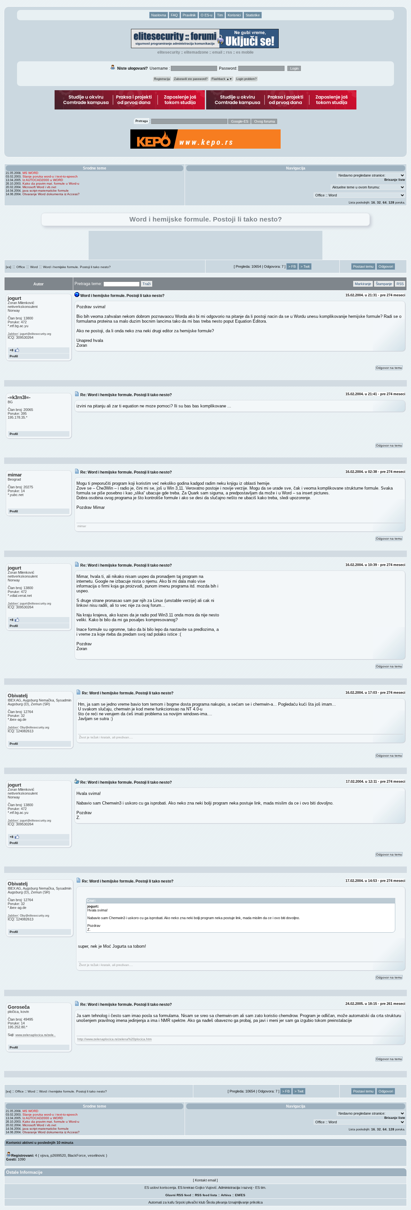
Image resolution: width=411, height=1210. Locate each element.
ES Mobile (245, 52)
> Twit (305, 266)
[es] (8, 267)
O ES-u (206, 15)
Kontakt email (205, 1180)
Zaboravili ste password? (190, 79)
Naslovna (158, 15)
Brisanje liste (394, 179)
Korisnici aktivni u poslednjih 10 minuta (39, 1143)
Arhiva (226, 1195)
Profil (14, 356)
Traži (147, 284)
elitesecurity (168, 52)
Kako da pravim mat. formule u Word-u (50, 183)
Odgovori (386, 266)
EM (237, 1195)
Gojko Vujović (206, 1187)
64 (385, 202)
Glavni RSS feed (178, 1195)
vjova (44, 1155)
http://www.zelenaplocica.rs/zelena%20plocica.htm (114, 1039)
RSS (229, 52)
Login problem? (246, 79)
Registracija (162, 79)
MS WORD (30, 173)
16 (373, 202)
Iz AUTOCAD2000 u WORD (42, 180)
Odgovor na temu (389, 368)
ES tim (260, 1187)
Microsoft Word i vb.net (39, 187)
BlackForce (77, 1155)
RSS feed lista (206, 1195)
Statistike (253, 15)
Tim (220, 15)
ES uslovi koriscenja (160, 1187)
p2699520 (58, 1155)
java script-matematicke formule (45, 190)
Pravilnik (189, 15)
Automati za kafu (161, 1202)
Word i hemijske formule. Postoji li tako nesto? (77, 267)
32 (379, 202)
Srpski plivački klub (190, 1202)
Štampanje (384, 284)
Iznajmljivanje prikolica (245, 1202)
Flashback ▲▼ (222, 79)
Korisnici (234, 15)
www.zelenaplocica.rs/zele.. (35, 1035)
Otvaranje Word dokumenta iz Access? (51, 194)
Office (20, 267)
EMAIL (217, 52)
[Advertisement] (205, 245)
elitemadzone (196, 52)
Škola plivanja (216, 1202)
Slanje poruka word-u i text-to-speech (50, 176)
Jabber (13, 333)
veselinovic (96, 1155)
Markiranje (363, 284)
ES (243, 1195)
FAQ (174, 15)
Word (34, 267)
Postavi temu (363, 266)
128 (391, 202)
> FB (292, 266)
